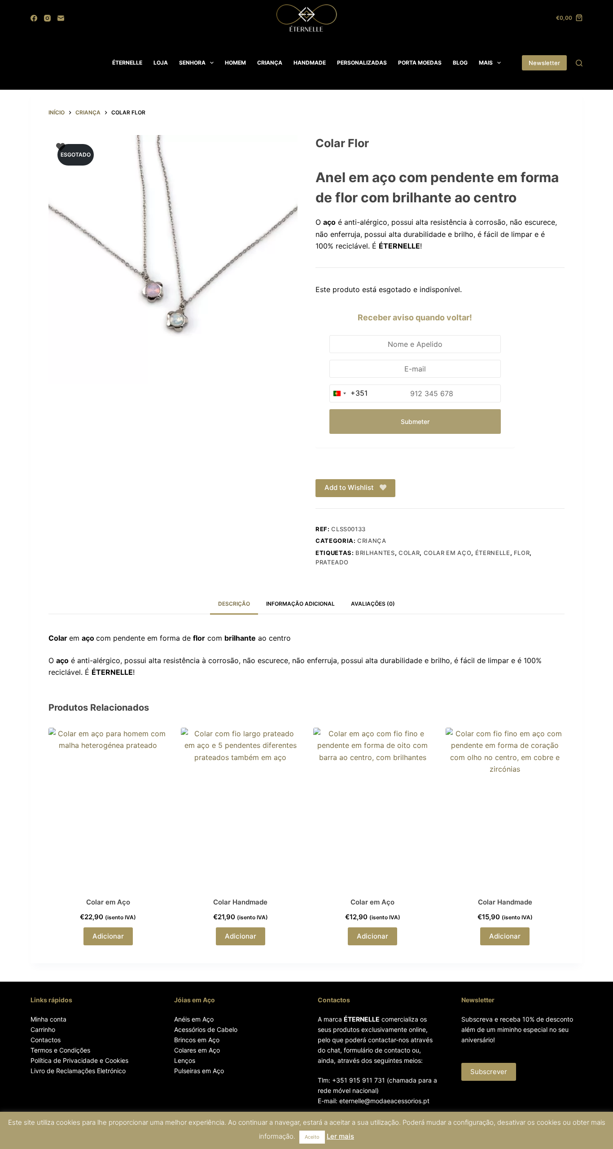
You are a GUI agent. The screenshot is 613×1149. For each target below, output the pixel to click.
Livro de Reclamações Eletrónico (78, 1071)
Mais (486, 62)
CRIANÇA (269, 62)
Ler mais (340, 1136)
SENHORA (192, 62)
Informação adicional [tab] (300, 603)
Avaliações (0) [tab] (373, 603)
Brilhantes (375, 552)
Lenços (184, 1060)
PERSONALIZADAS (362, 62)
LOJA (160, 62)
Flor (522, 552)
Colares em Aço (197, 1050)
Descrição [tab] (234, 603)
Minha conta (48, 1019)
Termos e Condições (60, 1050)
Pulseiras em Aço (199, 1071)
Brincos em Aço (196, 1040)
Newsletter (544, 62)
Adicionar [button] (108, 936)
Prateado (331, 562)
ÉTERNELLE (127, 62)
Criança (371, 540)
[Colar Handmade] (240, 807)
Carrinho (43, 1029)
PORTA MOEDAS (420, 62)
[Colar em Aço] (107, 807)
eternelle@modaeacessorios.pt (384, 1101)
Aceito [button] (312, 1137)
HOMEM (235, 62)
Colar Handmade (240, 902)
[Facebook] (34, 18)
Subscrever (488, 1071)
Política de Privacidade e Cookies (79, 1060)
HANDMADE (309, 62)
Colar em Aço (448, 552)
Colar (409, 552)
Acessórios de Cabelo (205, 1029)
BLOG (460, 62)
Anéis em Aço (194, 1019)
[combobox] (349, 393)
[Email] (60, 18)
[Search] (579, 63)
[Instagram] (47, 18)
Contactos (46, 1040)
